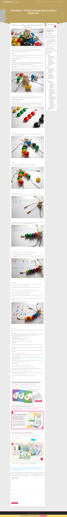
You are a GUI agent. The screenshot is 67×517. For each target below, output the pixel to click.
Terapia (48, 80)
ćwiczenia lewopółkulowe (33, 467)
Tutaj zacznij (39, 1)
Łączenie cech (51, 91)
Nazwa (12, 489)
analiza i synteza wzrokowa (17, 467)
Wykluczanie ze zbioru (53, 89)
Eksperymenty (50, 70)
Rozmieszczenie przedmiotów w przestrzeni (52, 103)
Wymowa (49, 109)
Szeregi (51, 94)
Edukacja (48, 67)
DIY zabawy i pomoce (49, 66)
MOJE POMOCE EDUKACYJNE (43, 515)
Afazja (49, 55)
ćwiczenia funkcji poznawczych (25, 467)
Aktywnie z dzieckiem (51, 56)
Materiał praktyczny (51, 77)
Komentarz (13, 479)
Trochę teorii (50, 64)
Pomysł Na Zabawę (50, 61)
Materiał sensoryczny (51, 78)
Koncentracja (51, 87)
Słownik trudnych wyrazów (51, 63)
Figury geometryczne (52, 99)
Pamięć (51, 88)
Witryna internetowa (14, 498)
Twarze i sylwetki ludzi (53, 104)
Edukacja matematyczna (51, 68)
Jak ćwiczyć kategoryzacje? (50, 46)
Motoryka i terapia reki (51, 108)
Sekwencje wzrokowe (52, 93)
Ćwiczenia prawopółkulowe (52, 97)
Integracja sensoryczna (51, 107)
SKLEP (45, 1)
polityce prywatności (33, 463)
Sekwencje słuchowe (52, 92)
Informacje (60, 1)
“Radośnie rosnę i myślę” (23, 385)
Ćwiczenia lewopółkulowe (51, 90)
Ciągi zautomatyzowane (53, 98)
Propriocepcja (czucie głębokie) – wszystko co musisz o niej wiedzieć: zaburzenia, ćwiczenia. (51, 41)
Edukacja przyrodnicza (51, 69)
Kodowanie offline (50, 72)
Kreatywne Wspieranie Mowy (25, 407)
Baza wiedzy (48, 54)
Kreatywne (10, 2)
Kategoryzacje (52, 86)
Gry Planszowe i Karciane (51, 71)
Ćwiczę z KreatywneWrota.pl (52, 57)
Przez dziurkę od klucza (51, 62)
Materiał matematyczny (51, 76)
